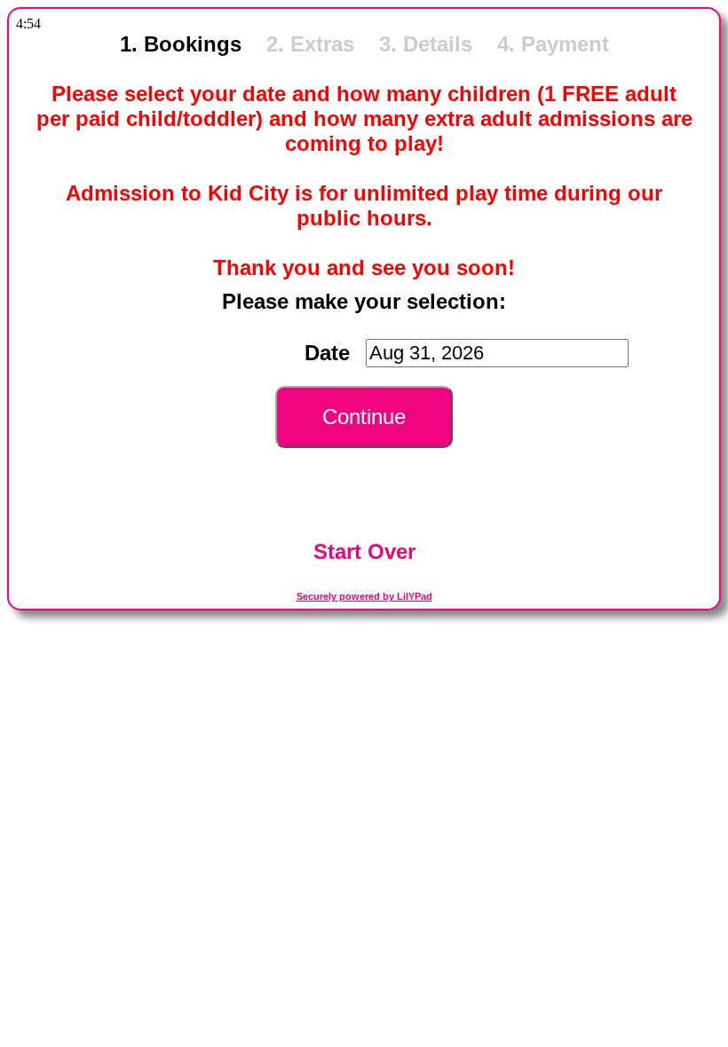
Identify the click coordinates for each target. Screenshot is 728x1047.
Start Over (364, 551)
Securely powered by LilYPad (364, 596)
